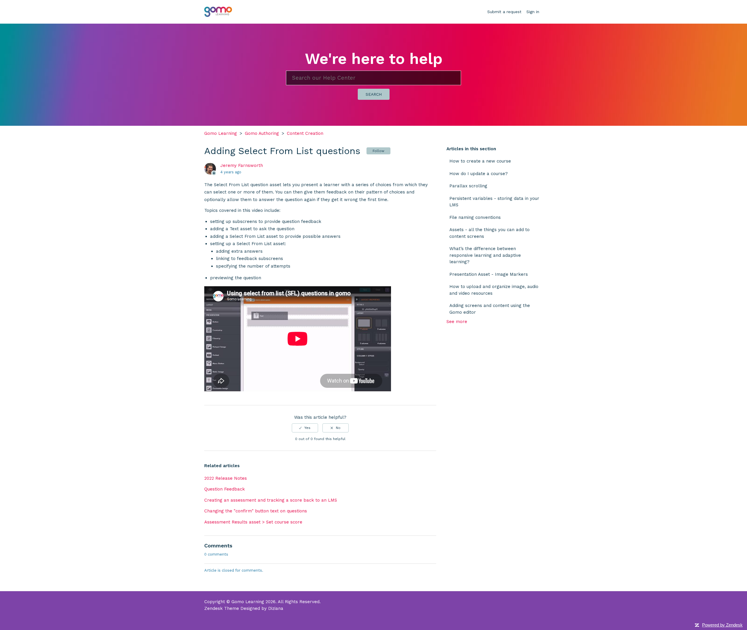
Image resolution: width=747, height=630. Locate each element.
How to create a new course (480, 161)
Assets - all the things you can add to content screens (489, 233)
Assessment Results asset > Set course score (253, 522)
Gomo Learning (220, 133)
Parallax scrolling (468, 186)
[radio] (305, 427)
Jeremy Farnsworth (241, 165)
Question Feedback (224, 489)
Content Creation (305, 133)
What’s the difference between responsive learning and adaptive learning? (485, 255)
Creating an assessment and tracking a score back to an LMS (270, 500)
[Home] (218, 11)
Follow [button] (378, 151)
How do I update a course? (478, 173)
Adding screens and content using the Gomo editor (489, 309)
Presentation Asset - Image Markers (488, 274)
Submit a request (504, 11)
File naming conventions (475, 217)
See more (456, 321)
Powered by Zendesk (722, 624)
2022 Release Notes (225, 478)
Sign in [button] (532, 11)
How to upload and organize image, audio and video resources (493, 290)
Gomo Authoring (262, 133)
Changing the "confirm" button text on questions (255, 511)
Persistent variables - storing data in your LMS (494, 202)
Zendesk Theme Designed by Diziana (243, 608)
